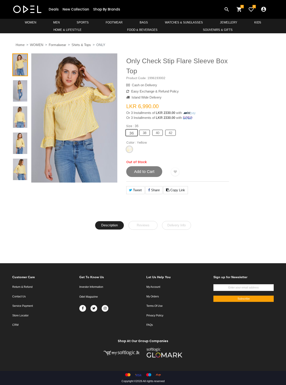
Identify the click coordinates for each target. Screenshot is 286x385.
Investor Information (91, 286)
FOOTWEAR (114, 22)
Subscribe (244, 298)
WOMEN (30, 22)
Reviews (143, 225)
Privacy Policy (154, 315)
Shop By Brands (106, 9)
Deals (54, 9)
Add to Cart (144, 171)
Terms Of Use (154, 305)
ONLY (100, 45)
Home (20, 45)
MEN (56, 22)
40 (157, 133)
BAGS (144, 22)
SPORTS (83, 22)
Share (155, 190)
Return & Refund (22, 286)
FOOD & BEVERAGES (142, 30)
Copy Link (177, 190)
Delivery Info (176, 225)
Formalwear (57, 45)
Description (109, 225)
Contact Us (19, 296)
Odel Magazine (88, 296)
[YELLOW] (129, 149)
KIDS (257, 22)
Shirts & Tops (81, 45)
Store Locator (20, 315)
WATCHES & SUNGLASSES (184, 22)
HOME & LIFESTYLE (67, 30)
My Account (153, 286)
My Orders (152, 296)
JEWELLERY (228, 22)
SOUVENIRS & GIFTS (218, 30)
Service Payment (22, 305)
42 (170, 133)
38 (144, 133)
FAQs (149, 324)
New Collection (76, 9)
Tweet (137, 190)
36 (131, 133)
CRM (15, 324)
